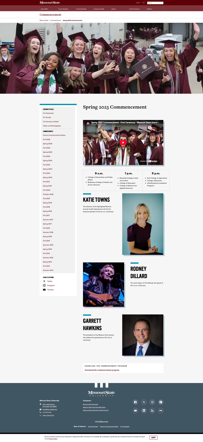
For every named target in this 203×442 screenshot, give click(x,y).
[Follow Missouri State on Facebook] (135, 402)
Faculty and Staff (99, 9)
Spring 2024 (47, 160)
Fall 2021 (46, 181)
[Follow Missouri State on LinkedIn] (143, 410)
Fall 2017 (46, 215)
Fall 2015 (46, 241)
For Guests (47, 117)
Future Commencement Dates (54, 135)
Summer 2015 (48, 245)
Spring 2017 (47, 224)
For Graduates (48, 113)
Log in (138, 3)
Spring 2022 (47, 177)
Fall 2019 (46, 198)
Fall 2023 (46, 165)
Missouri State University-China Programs (95, 410)
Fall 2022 (46, 173)
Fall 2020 (46, 190)
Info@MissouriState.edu (50, 409)
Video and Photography (52, 126)
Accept (153, 438)
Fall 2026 (46, 139)
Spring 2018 (47, 211)
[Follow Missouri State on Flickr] (160, 410)
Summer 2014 (48, 257)
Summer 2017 (48, 219)
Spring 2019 (47, 203)
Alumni (114, 9)
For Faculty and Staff (51, 121)
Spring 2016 (47, 236)
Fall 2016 (46, 228)
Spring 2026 (47, 143)
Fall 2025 (46, 148)
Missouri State (44, 20)
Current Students (81, 9)
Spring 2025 (47, 152)
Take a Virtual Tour (48, 415)
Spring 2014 (47, 262)
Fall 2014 (46, 253)
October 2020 (48, 194)
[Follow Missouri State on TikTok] (160, 402)
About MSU (44, 9)
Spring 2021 (47, 186)
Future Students (63, 9)
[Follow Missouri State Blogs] (152, 410)
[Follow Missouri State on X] (143, 402)
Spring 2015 (47, 249)
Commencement (50, 15)
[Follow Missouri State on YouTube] (135, 410)
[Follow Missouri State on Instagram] (152, 402)
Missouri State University (90, 404)
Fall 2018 (46, 207)
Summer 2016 (48, 232)
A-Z (143, 3)
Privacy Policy (53, 439)
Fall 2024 (46, 156)
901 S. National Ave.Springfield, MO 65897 (50, 405)
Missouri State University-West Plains (94, 407)
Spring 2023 (47, 169)
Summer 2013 (48, 270)
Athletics (149, 9)
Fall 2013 (46, 266)
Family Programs (134, 9)
